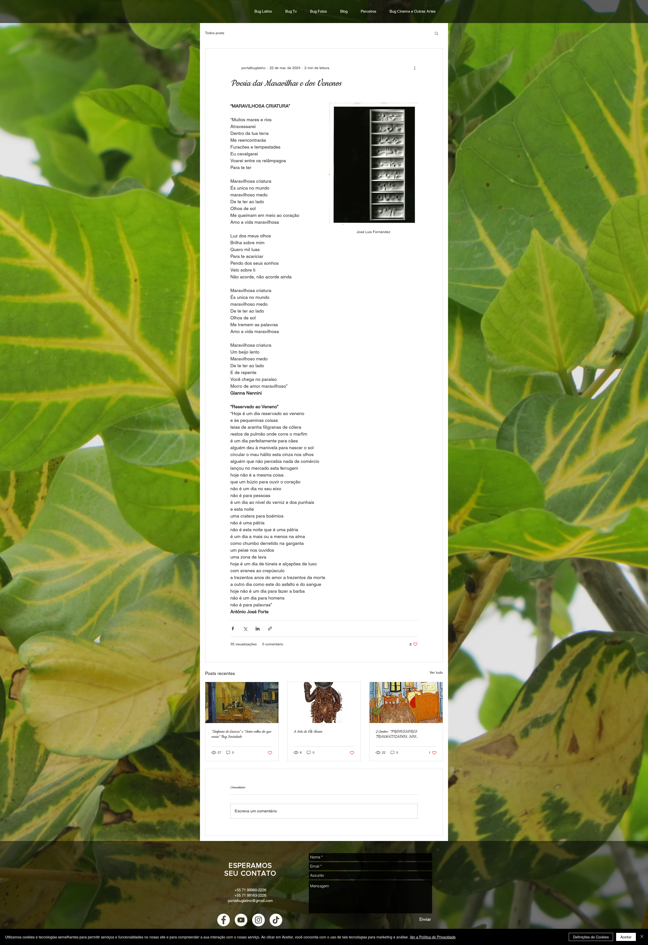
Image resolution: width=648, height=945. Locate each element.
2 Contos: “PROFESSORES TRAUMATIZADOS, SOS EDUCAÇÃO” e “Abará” (396, 734)
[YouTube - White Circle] (241, 920)
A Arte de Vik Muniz (308, 731)
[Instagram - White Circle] (258, 920)
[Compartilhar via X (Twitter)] (245, 628)
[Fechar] (642, 937)
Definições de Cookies (591, 936)
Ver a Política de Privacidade (433, 936)
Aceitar (626, 936)
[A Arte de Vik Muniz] (324, 702)
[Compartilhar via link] (270, 628)
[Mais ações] (415, 68)
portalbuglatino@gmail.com (250, 900)
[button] (436, 33)
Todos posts (214, 33)
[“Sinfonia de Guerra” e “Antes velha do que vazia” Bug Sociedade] (241, 702)
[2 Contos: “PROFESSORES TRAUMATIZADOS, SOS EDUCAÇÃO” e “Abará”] (406, 702)
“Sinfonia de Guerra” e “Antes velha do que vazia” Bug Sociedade (241, 734)
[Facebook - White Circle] (223, 920)
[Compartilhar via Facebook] (232, 628)
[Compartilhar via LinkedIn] (257, 628)
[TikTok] (276, 920)
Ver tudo (436, 672)
